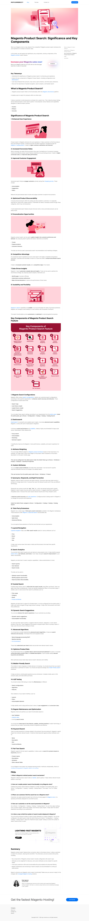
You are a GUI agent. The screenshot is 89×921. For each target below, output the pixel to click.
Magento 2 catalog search (17, 145)
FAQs (65, 56)
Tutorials (36, 2)
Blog (28, 2)
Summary (66, 58)
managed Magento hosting (25, 874)
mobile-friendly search (54, 667)
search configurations (28, 397)
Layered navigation (16, 530)
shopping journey (49, 181)
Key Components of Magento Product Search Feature (70, 54)
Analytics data (15, 717)
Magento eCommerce (48, 91)
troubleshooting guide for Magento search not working (24, 768)
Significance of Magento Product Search (69, 51)
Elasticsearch (14, 422)
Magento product (15, 55)
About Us (13, 910)
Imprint (12, 913)
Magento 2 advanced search (30, 512)
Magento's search (15, 307)
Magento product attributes (36, 451)
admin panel (53, 414)
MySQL (34, 777)
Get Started (74, 2)
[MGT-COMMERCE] (17, 2)
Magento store (51, 797)
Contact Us (46, 2)
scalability (32, 428)
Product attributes (16, 599)
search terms (14, 553)
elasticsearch (15, 79)
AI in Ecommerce (16, 641)
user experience (32, 496)
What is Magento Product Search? (69, 48)
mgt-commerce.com (46, 917)
